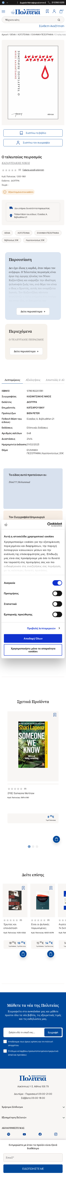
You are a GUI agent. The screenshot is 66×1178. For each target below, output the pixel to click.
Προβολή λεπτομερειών (41, 628)
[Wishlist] (47, 11)
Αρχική (5, 34)
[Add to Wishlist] (54, 714)
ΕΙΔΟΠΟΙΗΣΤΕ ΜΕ (33, 1169)
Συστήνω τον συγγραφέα (36, 142)
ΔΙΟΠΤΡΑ (15, 180)
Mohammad (24, 482)
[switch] (57, 593)
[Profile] (54, 11)
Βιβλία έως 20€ (11, 240)
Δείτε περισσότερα (33, 311)
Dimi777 (13, 482)
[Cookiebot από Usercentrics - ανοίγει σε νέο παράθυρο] (47, 524)
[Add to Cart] (56, 839)
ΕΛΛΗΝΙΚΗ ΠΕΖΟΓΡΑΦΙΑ (42, 34)
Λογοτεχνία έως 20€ (35, 240)
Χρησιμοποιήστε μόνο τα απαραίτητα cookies (33, 650)
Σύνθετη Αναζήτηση (51, 26)
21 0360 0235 (58, 2)
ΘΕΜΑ (13, 34)
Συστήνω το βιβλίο (36, 132)
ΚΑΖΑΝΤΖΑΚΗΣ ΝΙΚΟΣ (16, 163)
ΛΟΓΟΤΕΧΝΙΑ (24, 34)
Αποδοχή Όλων (33, 638)
